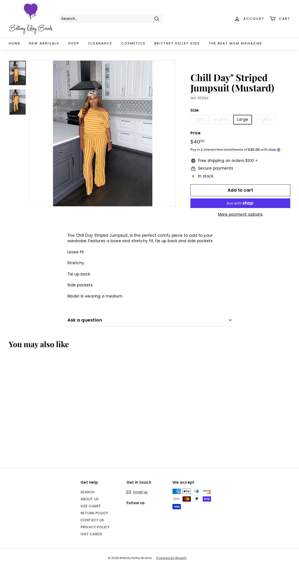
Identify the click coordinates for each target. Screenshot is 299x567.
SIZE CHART (91, 506)
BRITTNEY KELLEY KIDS (177, 43)
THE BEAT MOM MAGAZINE (235, 43)
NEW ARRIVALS (44, 43)
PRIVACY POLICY (95, 527)
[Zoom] (103, 133)
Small (199, 119)
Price (195, 133)
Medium (221, 119)
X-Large (264, 119)
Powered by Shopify (171, 558)
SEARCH (88, 492)
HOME (14, 43)
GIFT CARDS (91, 534)
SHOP (73, 43)
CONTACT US (92, 520)
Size (194, 110)
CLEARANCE (100, 43)
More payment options (240, 214)
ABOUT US (89, 499)
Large (242, 119)
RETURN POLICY (94, 513)
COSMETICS (133, 43)
